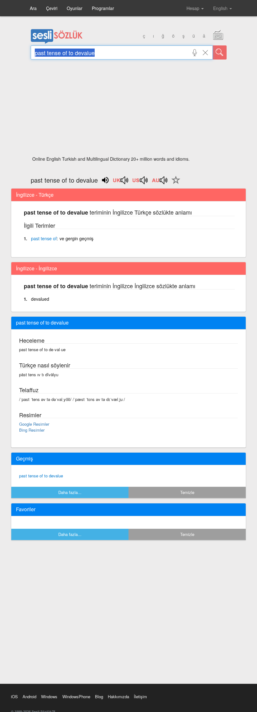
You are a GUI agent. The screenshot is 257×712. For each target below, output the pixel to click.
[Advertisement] (129, 109)
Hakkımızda (118, 696)
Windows (49, 696)
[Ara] (220, 52)
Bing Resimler (32, 430)
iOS (14, 696)
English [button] (221, 8)
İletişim (140, 696)
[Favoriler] (174, 183)
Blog (99, 696)
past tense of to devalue (41, 476)
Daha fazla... (69, 492)
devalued (40, 299)
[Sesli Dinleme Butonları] (121, 182)
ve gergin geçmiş (76, 238)
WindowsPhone (76, 696)
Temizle (187, 492)
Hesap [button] (193, 8)
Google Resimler (34, 424)
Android (29, 696)
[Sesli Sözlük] (57, 42)
